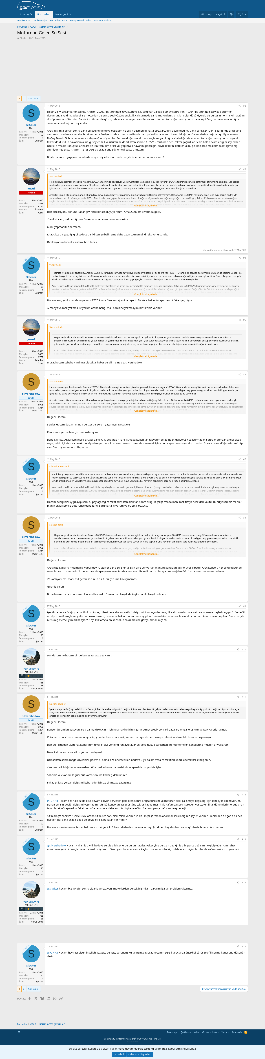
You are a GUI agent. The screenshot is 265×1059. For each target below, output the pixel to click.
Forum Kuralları (102, 20)
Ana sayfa (26, 14)
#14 (244, 882)
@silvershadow (56, 845)
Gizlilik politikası (210, 1032)
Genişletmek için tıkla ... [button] (146, 205)
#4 (244, 257)
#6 (244, 374)
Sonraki (32, 98)
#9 (244, 606)
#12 (244, 794)
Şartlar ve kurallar (190, 1032)
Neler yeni (61, 14)
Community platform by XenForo (132, 1038)
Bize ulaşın (172, 1032)
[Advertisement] (132, 66)
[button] (70, 14)
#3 (244, 169)
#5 (244, 319)
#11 (244, 696)
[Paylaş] (239, 106)
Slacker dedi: (56, 703)
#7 (244, 459)
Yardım (225, 1032)
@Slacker (52, 888)
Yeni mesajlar (40, 20)
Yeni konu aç (23, 20)
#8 (244, 517)
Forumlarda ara (58, 20)
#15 (244, 946)
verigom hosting (132, 1042)
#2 (244, 105)
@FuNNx (52, 800)
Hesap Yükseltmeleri (80, 20)
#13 (244, 839)
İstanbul (39, 209)
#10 (244, 649)
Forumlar (43, 14)
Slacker (24, 38)
